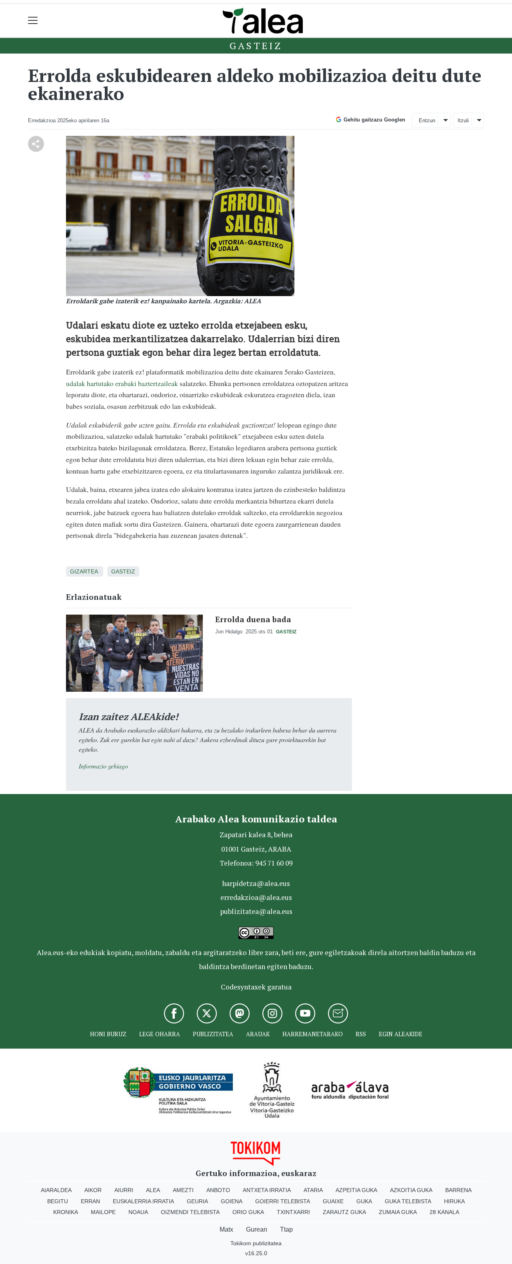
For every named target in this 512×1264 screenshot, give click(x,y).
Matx (226, 1229)
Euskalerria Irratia (143, 1201)
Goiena (231, 1201)
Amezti (183, 1190)
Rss (361, 1034)
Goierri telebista (282, 1201)
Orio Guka (248, 1212)
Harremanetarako (312, 1034)
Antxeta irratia (267, 1190)
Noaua (138, 1212)
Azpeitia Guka (356, 1190)
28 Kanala (444, 1212)
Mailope (103, 1212)
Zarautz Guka (344, 1212)
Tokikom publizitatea (256, 1243)
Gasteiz (256, 45)
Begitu (57, 1201)
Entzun (427, 120)
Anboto (218, 1190)
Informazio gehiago (103, 766)
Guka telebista (408, 1201)
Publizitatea (213, 1034)
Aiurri (123, 1190)
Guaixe (333, 1201)
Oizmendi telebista (190, 1212)
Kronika (65, 1212)
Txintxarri (293, 1212)
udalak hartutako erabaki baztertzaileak (122, 383)
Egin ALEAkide (400, 1034)
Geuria (197, 1201)
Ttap (286, 1229)
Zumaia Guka (398, 1212)
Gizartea (84, 571)
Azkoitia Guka (411, 1190)
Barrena (458, 1190)
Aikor (93, 1190)
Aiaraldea (56, 1190)
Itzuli (463, 120)
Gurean (256, 1229)
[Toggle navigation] (33, 21)
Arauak (258, 1034)
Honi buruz (108, 1034)
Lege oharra (159, 1034)
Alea (153, 1190)
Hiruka (454, 1201)
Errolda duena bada (253, 619)
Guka (364, 1201)
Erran (90, 1201)
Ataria (313, 1190)
